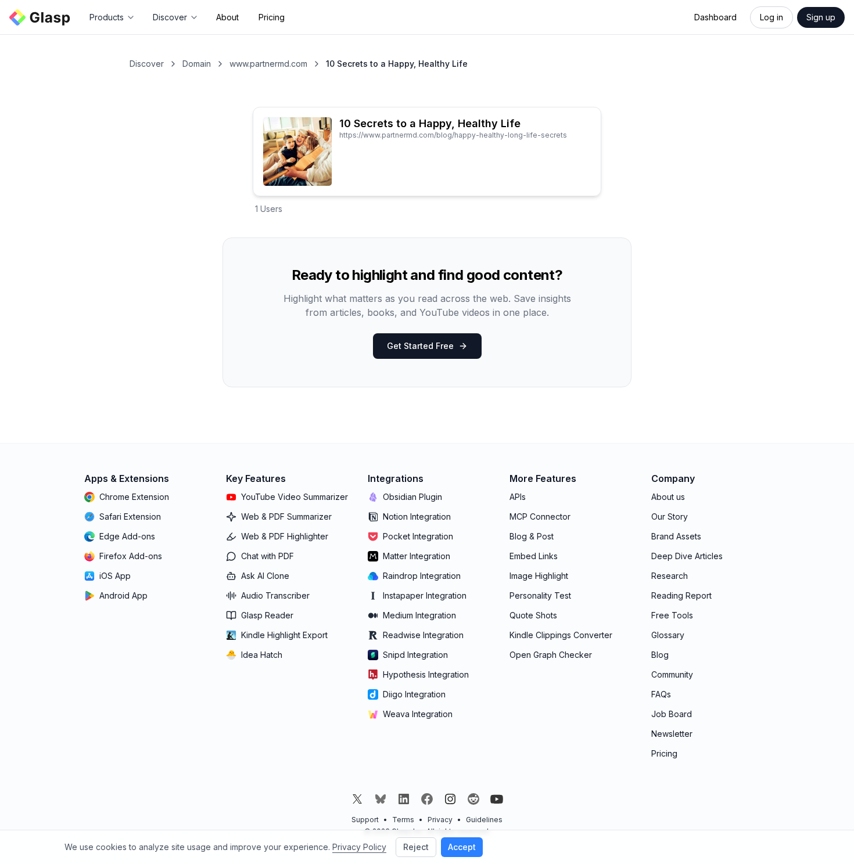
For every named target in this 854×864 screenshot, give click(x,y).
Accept (462, 847)
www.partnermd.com (268, 64)
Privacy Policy (359, 847)
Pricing (272, 17)
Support (365, 819)
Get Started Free (420, 346)
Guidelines (484, 819)
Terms (403, 819)
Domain (196, 64)
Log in (771, 17)
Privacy (440, 819)
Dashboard (715, 17)
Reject (416, 847)
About (227, 17)
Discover (147, 64)
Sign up (820, 17)
